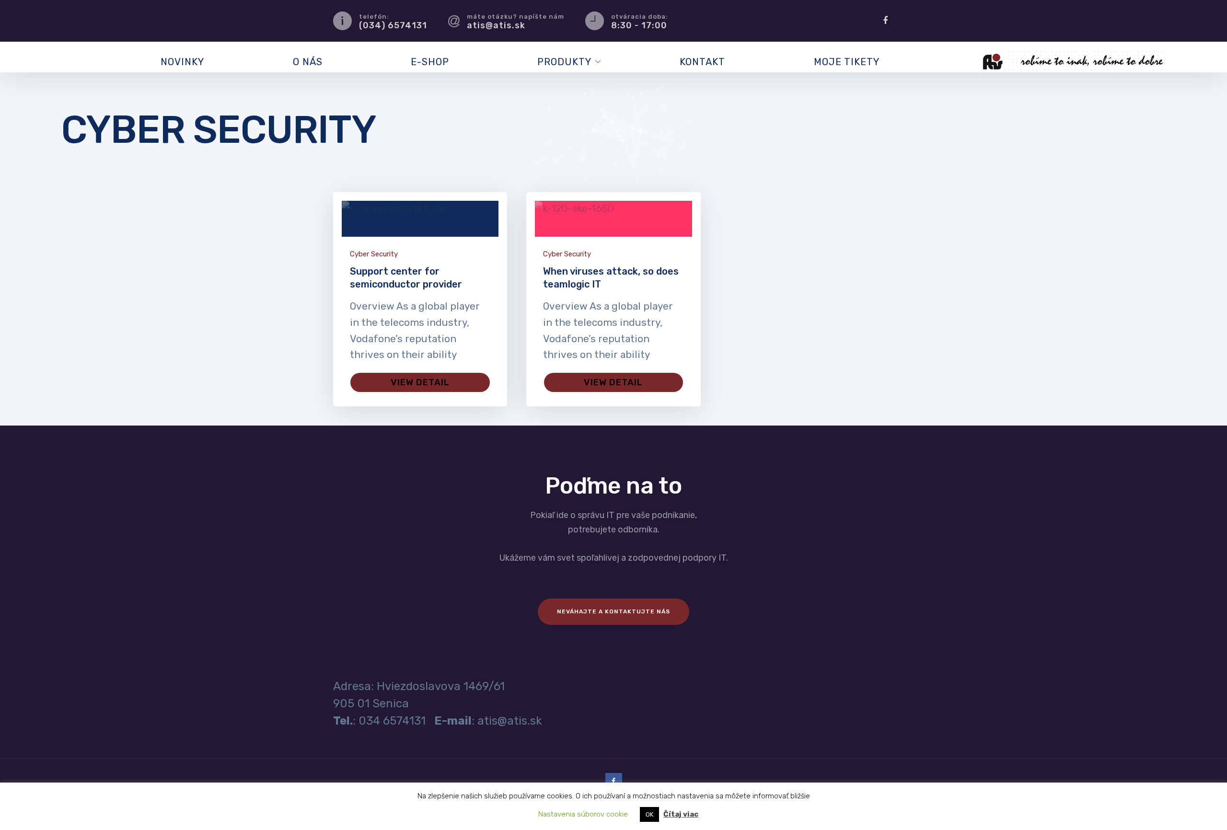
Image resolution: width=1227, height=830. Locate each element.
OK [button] (649, 814)
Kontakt (702, 62)
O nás (308, 62)
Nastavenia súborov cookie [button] (583, 814)
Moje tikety (847, 62)
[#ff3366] (613, 219)
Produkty (564, 62)
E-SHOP (430, 62)
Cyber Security (374, 254)
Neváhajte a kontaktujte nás (613, 611)
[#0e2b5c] (420, 219)
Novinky (182, 62)
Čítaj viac (680, 814)
